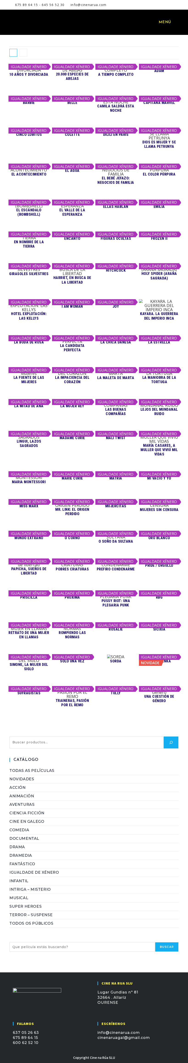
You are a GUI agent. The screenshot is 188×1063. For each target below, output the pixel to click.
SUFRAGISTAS (29, 693)
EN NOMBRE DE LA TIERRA (29, 244)
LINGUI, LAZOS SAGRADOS (29, 443)
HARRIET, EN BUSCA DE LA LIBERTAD (72, 280)
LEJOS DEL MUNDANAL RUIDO (159, 411)
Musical (18, 898)
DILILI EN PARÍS (116, 134)
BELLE (72, 102)
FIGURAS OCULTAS (116, 238)
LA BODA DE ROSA (29, 342)
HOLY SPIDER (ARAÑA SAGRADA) (159, 275)
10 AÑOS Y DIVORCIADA (28, 74)
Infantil (18, 881)
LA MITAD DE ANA (29, 406)
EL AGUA (72, 170)
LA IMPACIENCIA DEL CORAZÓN (72, 379)
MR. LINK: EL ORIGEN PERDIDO (72, 511)
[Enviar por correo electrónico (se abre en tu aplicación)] (165, 5)
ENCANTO (72, 238)
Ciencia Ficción (26, 813)
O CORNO (72, 538)
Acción (17, 787)
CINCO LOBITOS (29, 134)
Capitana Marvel (159, 102)
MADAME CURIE (72, 438)
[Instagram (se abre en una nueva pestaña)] (160, 5)
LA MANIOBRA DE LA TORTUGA (159, 379)
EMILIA (159, 206)
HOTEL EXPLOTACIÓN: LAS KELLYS (29, 316)
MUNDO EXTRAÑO (28, 538)
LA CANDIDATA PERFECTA (72, 347)
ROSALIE (116, 629)
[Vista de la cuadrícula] (13, 53)
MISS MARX (29, 506)
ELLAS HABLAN (115, 206)
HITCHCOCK (116, 270)
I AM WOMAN (72, 306)
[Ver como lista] (23, 53)
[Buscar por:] (175, 22)
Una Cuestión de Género (159, 698)
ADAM (159, 71)
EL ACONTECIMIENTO (29, 174)
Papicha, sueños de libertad (29, 571)
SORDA (116, 661)
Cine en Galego (26, 821)
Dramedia (20, 855)
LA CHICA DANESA (115, 342)
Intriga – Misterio (30, 889)
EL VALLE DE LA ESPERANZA (72, 212)
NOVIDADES (21, 779)
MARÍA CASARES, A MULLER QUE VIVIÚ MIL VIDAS (159, 449)
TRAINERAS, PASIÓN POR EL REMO (72, 702)
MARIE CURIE (72, 478)
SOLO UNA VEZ (72, 661)
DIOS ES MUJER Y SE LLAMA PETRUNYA (159, 144)
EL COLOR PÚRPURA (159, 174)
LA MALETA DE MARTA (115, 378)
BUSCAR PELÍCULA (29, 939)
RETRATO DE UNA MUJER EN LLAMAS (28, 635)
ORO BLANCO (159, 538)
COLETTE (72, 134)
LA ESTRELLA (159, 342)
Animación (21, 796)
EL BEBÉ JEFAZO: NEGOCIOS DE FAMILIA (115, 180)
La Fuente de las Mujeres (29, 379)
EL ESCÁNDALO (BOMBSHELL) (28, 212)
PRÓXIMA (72, 597)
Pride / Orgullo (159, 565)
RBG (159, 597)
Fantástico (22, 864)
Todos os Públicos (31, 923)
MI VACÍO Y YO (159, 478)
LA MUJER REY (72, 406)
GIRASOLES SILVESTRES (28, 274)
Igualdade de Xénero (34, 872)
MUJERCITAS (115, 506)
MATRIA (115, 478)
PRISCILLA (29, 597)
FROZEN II (159, 238)
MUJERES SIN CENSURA (159, 510)
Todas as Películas (31, 770)
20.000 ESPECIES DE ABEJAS (72, 76)
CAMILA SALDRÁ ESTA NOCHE (115, 108)
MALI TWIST (116, 438)
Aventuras (21, 804)
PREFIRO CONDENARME (116, 569)
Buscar (16, 733)
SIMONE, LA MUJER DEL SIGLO (29, 666)
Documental (24, 838)
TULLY (116, 693)
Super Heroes (25, 906)
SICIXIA (159, 629)
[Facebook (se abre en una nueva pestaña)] (154, 5)
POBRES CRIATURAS (72, 569)
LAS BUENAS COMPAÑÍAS (115, 411)
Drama (17, 847)
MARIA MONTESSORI (29, 482)
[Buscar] (171, 742)
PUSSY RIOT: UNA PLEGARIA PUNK (116, 603)
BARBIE (29, 102)
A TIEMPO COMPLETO (116, 74)
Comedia (19, 830)
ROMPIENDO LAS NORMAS (72, 635)
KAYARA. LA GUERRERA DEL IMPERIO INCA (159, 316)
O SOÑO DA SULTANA (116, 541)
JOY (116, 306)
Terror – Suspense (31, 915)
